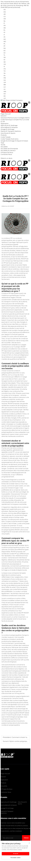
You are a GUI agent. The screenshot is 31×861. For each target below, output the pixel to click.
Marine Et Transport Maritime (11, 131)
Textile (3, 145)
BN (4, 84)
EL (4, 30)
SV (4, 53)
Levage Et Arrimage (7, 129)
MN (4, 91)
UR (4, 82)
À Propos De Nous (7, 152)
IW (4, 57)
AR (4, 14)
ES (4, 50)
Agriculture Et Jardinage (9, 125)
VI (4, 66)
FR (4, 25)
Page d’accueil (6, 114)
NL (4, 21)
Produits (4, 135)
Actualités (4, 147)
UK (4, 64)
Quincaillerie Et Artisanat (9, 127)
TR (4, 73)
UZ (4, 98)
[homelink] (7, 757)
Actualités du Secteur (8, 150)
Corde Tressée (6, 137)
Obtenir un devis (6, 158)
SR (4, 62)
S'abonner (26, 838)
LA (4, 89)
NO (4, 41)
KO (4, 39)
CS (4, 16)
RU (4, 48)
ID (4, 60)
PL (4, 44)
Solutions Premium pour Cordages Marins (15, 118)
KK (4, 96)
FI (4, 23)
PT (4, 46)
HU (4, 69)
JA (4, 37)
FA (4, 75)
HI (4, 32)
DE (4, 28)
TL (4, 55)
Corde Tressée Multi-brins (9, 139)
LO (4, 87)
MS (4, 78)
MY (4, 94)
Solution (3, 116)
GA (4, 80)
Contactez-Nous (6, 154)
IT (4, 35)
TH (4, 71)
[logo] (12, 100)
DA (4, 19)
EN (4, 12)
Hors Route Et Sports (8, 133)
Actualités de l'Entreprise (9, 148)
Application (5, 123)
